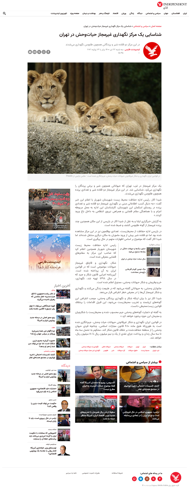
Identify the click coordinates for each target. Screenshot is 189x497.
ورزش (123, 13)
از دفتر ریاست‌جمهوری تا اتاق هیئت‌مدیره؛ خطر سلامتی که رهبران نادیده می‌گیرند (43, 296)
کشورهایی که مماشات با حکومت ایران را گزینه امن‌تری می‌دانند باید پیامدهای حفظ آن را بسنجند (42, 436)
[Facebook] (48, 52)
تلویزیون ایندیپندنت (59, 13)
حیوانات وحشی (119, 346)
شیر (113, 350)
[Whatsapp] (44, 52)
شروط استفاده (117, 473)
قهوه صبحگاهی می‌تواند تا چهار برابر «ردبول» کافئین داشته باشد (42, 307)
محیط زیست (145, 350)
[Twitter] (39, 52)
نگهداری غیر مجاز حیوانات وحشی (89, 350)
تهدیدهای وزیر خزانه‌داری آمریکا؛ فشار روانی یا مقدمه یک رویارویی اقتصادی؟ (43, 450)
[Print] (30, 52)
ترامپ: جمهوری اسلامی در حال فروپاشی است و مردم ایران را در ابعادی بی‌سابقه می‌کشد (141, 415)
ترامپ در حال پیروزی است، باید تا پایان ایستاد (42, 420)
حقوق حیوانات (133, 350)
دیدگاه (139, 13)
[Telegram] (140, 478)
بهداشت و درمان (89, 13)
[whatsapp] (134, 478)
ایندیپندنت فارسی (132, 49)
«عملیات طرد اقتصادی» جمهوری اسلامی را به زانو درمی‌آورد (43, 390)
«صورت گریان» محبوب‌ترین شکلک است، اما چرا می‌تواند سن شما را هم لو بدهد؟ (41, 343)
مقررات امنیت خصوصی (91, 473)
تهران (137, 346)
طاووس (105, 350)
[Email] (35, 52)
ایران (185, 13)
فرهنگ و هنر (104, 13)
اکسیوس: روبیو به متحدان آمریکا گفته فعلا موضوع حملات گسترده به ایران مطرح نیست (97, 386)
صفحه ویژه (74, 13)
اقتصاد (115, 13)
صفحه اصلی (156, 26)
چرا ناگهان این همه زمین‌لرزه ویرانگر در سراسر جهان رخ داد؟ (42, 332)
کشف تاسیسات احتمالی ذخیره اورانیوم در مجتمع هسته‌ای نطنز (141, 387)
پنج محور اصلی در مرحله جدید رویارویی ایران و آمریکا (42, 319)
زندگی (131, 13)
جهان (166, 13)
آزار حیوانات (121, 350)
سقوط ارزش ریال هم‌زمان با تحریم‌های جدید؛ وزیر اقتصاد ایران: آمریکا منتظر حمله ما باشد (97, 415)
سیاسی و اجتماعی (153, 13)
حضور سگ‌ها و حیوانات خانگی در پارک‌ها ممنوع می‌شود (133, 250)
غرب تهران (156, 350)
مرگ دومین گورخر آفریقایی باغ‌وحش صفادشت (135, 271)
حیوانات (130, 346)
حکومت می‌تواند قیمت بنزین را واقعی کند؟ (43, 405)
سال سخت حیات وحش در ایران (133, 259)
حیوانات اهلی (106, 346)
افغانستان (176, 13)
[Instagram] (147, 478)
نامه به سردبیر (71, 473)
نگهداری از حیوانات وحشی (90, 346)
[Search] (4, 13)
